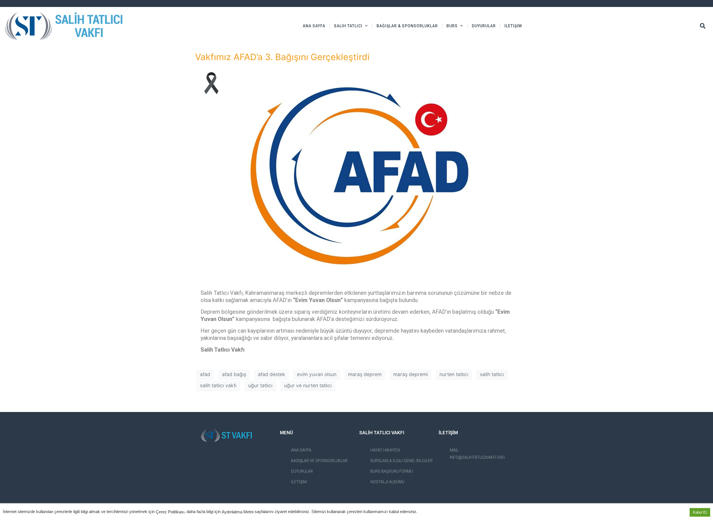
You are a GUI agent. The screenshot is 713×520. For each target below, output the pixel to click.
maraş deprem (365, 374)
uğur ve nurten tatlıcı (308, 385)
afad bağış (234, 374)
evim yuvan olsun (316, 374)
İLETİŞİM (513, 26)
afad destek (271, 374)
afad (205, 374)
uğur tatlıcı (260, 385)
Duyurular (484, 26)
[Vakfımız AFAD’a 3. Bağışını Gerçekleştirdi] (356, 174)
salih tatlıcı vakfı (218, 385)
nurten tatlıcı (453, 374)
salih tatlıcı (492, 374)
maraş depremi (410, 374)
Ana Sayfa (314, 26)
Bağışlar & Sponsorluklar (407, 26)
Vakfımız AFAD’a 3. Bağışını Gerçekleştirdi (282, 56)
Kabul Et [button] (700, 512)
